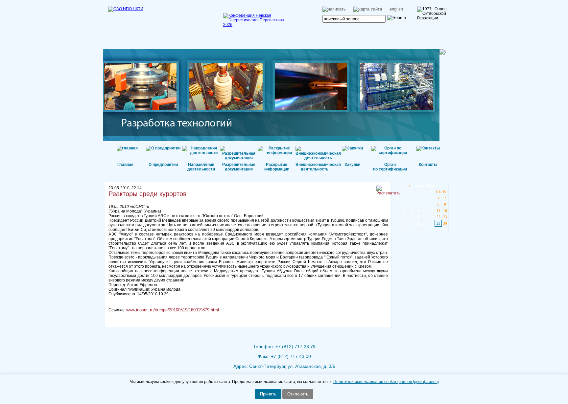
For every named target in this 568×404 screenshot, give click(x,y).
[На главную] (141, 18)
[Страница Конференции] (256, 24)
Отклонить (297, 394)
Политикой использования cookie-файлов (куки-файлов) (386, 381)
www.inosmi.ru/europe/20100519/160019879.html (172, 309)
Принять (268, 394)
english (396, 9)
